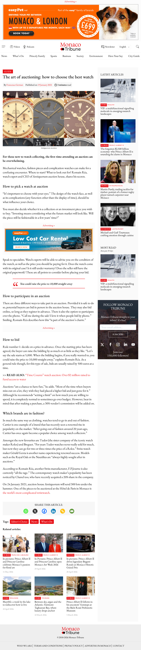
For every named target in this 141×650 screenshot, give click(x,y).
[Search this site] (137, 47)
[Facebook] (44, 511)
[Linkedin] (53, 511)
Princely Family (37, 56)
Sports (54, 56)
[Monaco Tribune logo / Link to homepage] (70, 46)
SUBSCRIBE (118, 334)
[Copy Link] (62, 511)
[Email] (71, 511)
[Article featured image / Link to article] (17, 585)
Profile (104, 186)
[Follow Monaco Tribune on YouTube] (133, 345)
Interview (105, 229)
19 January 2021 (45, 84)
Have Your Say (115, 56)
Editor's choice (19, 521)
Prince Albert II (50, 555)
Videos (17, 46)
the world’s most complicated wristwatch (26, 493)
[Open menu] (3, 44)
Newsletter (110, 46)
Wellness (14, 598)
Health (111, 105)
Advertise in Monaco (98, 645)
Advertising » (49, 225)
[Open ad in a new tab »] (70, 22)
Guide (8, 71)
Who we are (24, 645)
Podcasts (30, 46)
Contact (118, 645)
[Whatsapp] (25, 511)
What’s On (18, 56)
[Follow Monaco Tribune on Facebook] (110, 345)
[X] (35, 511)
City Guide (134, 56)
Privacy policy (73, 645)
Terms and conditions (48, 645)
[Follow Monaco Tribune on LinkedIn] (125, 345)
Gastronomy (117, 229)
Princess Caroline (20, 555)
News (4, 56)
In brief (6, 555)
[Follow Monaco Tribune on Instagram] (118, 345)
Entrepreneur (116, 186)
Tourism (45, 598)
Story (6, 598)
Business (67, 56)
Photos (70, 555)
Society (80, 56)
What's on (46, 521)
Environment (96, 56)
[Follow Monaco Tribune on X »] (103, 345)
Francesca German (14, 84)
